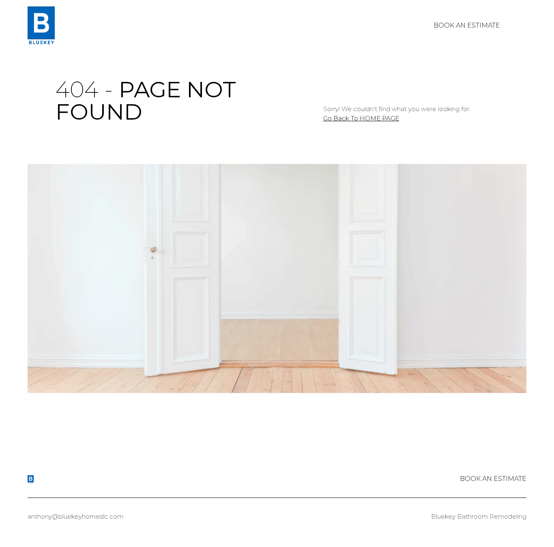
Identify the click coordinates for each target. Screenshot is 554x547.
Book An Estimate (467, 25)
